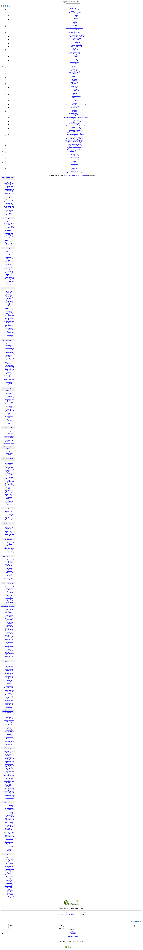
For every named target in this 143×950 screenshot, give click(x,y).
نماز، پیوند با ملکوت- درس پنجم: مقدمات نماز (9, 772)
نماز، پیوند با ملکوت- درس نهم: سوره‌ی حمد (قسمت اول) (9, 792)
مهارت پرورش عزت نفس (76, 46)
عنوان (66, 912)
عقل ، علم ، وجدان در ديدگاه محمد (74, 172)
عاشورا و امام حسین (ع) (75, 72)
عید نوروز (74, 79)
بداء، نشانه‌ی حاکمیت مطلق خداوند (74, 28)
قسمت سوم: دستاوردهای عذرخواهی (9, 569)
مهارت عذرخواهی (76, 43)
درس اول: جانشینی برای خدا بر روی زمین (9, 666)
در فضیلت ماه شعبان (76, 96)
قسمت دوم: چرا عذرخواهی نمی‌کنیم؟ (9, 565)
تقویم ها (74, 161)
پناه (74, 50)
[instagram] (132, 922)
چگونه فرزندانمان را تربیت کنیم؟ (76, 36)
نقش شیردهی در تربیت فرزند (76, 35)
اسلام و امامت (74, 70)
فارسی (76, 13)
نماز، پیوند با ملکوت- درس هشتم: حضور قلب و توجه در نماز (9, 788)
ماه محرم (74, 103)
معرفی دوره (9, 182)
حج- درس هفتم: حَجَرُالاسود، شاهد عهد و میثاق (9, 882)
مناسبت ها (73, 76)
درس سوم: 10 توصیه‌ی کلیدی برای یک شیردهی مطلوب (9, 366)
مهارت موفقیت (76, 40)
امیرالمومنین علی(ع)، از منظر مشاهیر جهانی (76, 125)
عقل (74, 21)
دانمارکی (76, 60)
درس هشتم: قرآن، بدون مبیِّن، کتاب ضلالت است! (9, 283)
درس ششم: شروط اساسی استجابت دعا (9, 318)
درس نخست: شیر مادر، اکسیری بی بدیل (9, 349)
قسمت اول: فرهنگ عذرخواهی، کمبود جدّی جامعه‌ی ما (9, 483)
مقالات (76, 115)
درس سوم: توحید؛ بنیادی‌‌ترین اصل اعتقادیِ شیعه (9, 190)
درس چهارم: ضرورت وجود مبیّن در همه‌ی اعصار (9, 266)
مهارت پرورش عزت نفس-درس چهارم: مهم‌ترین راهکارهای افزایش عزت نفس (9, 629)
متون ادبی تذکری (76, 106)
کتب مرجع (74, 165)
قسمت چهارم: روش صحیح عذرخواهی (9, 574)
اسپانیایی (76, 18)
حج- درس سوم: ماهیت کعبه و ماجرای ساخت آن (9, 868)
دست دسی (74, 63)
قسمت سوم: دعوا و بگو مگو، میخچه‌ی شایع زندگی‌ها (9, 598)
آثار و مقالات (73, 8)
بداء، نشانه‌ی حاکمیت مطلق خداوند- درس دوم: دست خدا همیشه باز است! (9, 724)
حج (74, 30)
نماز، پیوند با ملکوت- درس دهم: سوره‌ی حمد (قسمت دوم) (9, 797)
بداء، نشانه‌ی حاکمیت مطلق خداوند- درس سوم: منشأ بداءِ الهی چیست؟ (9, 731)
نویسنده (79, 912)
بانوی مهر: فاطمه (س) (74, 130)
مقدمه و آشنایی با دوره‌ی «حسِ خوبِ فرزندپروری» (9, 354)
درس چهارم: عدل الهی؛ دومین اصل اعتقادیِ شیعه (9, 195)
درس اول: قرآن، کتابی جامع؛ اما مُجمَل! (9, 253)
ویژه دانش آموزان (74, 90)
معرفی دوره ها (74, 171)
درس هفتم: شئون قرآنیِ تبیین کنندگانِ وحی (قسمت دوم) (9, 278)
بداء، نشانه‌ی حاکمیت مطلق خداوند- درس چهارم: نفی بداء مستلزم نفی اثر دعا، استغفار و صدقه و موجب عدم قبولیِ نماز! (9, 740)
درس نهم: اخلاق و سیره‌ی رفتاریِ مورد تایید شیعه (9, 213)
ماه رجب (74, 91)
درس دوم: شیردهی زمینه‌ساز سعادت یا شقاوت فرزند (9, 358)
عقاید (74, 166)
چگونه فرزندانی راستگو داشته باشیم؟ (9, 345)
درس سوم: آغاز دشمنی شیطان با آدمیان (9, 673)
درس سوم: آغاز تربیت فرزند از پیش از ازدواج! (9, 375)
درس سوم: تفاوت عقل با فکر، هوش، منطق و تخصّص (9, 232)
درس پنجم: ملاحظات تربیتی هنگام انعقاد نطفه (9, 383)
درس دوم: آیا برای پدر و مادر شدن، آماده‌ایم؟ (9, 371)
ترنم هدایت (76, 120)
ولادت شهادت (74, 86)
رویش (74, 47)
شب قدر (76, 100)
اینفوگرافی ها (74, 158)
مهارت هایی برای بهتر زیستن (74, 38)
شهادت (76, 89)
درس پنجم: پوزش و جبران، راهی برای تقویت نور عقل (9, 240)
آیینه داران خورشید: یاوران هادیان (74, 149)
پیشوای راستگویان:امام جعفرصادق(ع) (74, 140)
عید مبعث (74, 110)
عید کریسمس (74, 80)
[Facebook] (136, 922)
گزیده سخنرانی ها (74, 155)
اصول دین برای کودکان (74, 53)
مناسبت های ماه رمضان (76, 98)
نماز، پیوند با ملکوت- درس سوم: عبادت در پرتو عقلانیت (9, 763)
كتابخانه (73, 162)
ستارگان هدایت (73, 113)
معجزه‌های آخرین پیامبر (74, 23)
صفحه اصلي (77, 6)
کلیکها (84, 912)
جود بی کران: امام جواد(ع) (74, 144)
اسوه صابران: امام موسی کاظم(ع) (74, 141)
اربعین (74, 108)
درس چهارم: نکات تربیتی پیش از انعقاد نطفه (9, 379)
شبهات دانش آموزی (74, 74)
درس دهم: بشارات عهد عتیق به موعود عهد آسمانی (9, 706)
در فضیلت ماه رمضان (76, 101)
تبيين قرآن (74, 25)
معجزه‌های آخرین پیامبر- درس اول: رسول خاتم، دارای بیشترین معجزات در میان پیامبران (9, 808)
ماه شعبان (74, 93)
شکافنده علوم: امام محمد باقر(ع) (74, 138)
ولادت (76, 87)
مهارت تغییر (76, 39)
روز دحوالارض (74, 81)
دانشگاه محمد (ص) (73, 936)
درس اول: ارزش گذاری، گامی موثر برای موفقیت (9, 470)
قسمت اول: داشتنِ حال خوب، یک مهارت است (9, 487)
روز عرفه (74, 83)
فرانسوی (76, 16)
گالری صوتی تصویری (76, 107)
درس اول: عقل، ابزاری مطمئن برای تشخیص (9, 223)
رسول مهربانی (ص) (74, 114)
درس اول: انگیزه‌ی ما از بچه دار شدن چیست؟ (9, 362)
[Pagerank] (70, 947)
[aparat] (140, 922)
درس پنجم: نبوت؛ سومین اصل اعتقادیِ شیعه (9, 199)
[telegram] (138, 922)
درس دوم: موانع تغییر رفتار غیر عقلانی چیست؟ (9, 491)
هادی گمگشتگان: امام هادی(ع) (74, 145)
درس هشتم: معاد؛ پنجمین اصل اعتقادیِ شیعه (9, 209)
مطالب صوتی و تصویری (74, 159)
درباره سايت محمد (73, 934)
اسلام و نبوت (74, 69)
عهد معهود (74, 22)
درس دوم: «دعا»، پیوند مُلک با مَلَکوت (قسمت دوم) (9, 297)
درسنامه (73, 11)
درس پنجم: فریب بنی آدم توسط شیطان (9, 682)
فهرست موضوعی (74, 9)
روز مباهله (74, 84)
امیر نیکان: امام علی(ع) (74, 123)
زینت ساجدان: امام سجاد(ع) (74, 135)
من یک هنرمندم (74, 49)
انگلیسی (76, 15)
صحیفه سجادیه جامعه (76, 137)
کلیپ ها (74, 152)
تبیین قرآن (7, 248)
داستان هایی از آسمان (74, 52)
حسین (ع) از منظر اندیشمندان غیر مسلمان (76, 104)
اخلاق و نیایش (74, 168)
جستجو (64, 2)
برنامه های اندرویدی (74, 157)
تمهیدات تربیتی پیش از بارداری (76, 33)
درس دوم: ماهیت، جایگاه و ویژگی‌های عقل (9, 227)
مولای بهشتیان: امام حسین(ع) (74, 132)
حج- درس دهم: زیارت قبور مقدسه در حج (9, 896)
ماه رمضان (74, 97)
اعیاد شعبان (76, 94)
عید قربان (74, 111)
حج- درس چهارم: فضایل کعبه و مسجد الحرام (9, 872)
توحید (74, 67)
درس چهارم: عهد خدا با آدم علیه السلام (9, 677)
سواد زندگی (74, 64)
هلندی (76, 59)
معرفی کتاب (74, 164)
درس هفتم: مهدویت (9, 206)
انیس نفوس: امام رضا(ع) (74, 142)
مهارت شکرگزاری (76, 42)
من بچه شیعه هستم (74, 62)
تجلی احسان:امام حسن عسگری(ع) (74, 147)
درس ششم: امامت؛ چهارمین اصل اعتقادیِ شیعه (9, 203)
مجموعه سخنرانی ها (74, 154)
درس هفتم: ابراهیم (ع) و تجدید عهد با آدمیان (9, 692)
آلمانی (75, 19)
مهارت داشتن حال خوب (76, 45)
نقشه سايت (73, 933)
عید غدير (74, 77)
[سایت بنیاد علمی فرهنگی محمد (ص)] (71, 904)
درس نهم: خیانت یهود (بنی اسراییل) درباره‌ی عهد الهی (9, 701)
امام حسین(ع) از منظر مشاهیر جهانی (76, 134)
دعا (74, 26)
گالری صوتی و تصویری (76, 121)
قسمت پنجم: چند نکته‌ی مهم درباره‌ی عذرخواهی (9, 578)
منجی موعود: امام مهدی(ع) (74, 148)
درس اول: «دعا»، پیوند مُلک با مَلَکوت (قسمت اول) (9, 293)
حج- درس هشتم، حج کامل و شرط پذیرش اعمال (9, 886)
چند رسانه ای (73, 151)
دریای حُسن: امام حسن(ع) (74, 131)
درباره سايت (73, 169)
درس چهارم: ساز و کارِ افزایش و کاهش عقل (9, 236)
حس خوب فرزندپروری (74, 32)
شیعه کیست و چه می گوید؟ (74, 12)
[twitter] (134, 922)
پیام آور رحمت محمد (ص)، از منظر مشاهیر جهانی (76, 117)
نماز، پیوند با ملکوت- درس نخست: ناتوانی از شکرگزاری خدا (9, 753)
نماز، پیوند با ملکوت (74, 29)
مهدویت (74, 73)
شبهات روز (73, 66)
